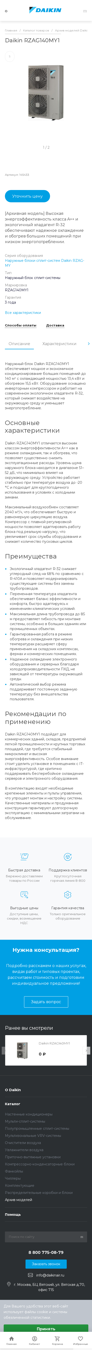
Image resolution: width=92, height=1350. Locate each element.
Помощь (13, 1214)
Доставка (55, 325)
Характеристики (59, 343)
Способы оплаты (20, 325)
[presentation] (89, 344)
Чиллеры (13, 1178)
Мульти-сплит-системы (25, 1121)
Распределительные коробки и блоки (39, 1192)
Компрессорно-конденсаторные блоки (40, 1164)
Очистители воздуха (23, 1143)
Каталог (12, 1104)
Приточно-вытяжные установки (33, 1157)
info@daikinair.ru (50, 1275)
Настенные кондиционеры (29, 1114)
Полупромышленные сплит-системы (37, 1128)
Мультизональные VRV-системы (33, 1135)
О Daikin (13, 1090)
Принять (46, 1329)
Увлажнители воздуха (24, 1150)
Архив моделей (18, 1200)
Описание (19, 343)
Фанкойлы (14, 1171)
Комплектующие (19, 1185)
